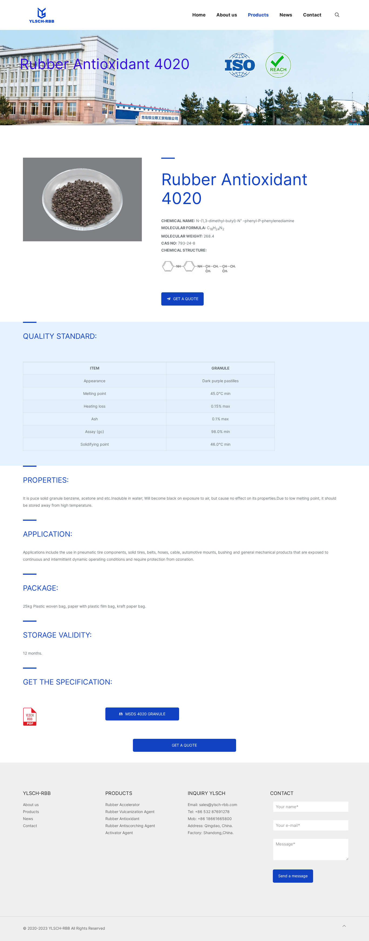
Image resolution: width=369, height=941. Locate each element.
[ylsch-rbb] (41, 15)
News (28, 818)
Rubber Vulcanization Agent (130, 811)
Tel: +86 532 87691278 (209, 811)
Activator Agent (119, 832)
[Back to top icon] (344, 925)
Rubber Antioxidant (122, 818)
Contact (30, 825)
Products (31, 811)
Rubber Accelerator (122, 804)
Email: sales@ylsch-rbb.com (212, 804)
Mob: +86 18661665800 (210, 818)
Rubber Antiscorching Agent (130, 825)
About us (31, 804)
